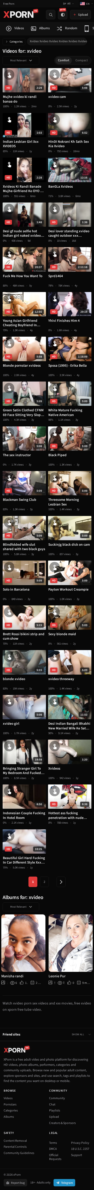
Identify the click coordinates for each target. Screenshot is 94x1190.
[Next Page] (61, 882)
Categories (16, 42)
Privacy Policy (80, 1143)
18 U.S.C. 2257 (80, 1149)
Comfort (63, 60)
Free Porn (8, 3)
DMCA (53, 1149)
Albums (9, 1117)
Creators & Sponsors (62, 1123)
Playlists (54, 1110)
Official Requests (55, 1157)
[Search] (50, 14)
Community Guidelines (19, 1153)
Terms (53, 1143)
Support (76, 1155)
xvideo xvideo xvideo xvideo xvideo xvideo (58, 41)
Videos (8, 1098)
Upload (54, 1117)
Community (57, 1098)
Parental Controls (15, 1147)
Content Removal (15, 1141)
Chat (52, 1104)
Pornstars (10, 1104)
